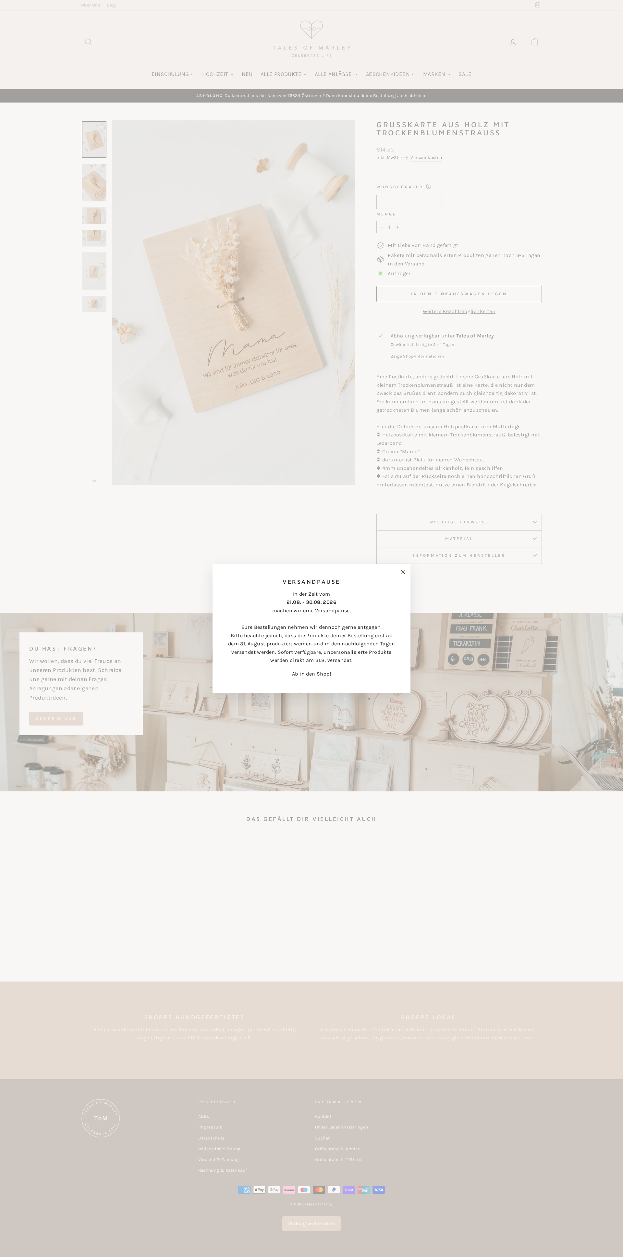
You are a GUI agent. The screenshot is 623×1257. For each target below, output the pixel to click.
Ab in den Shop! (311, 674)
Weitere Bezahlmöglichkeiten (459, 311)
